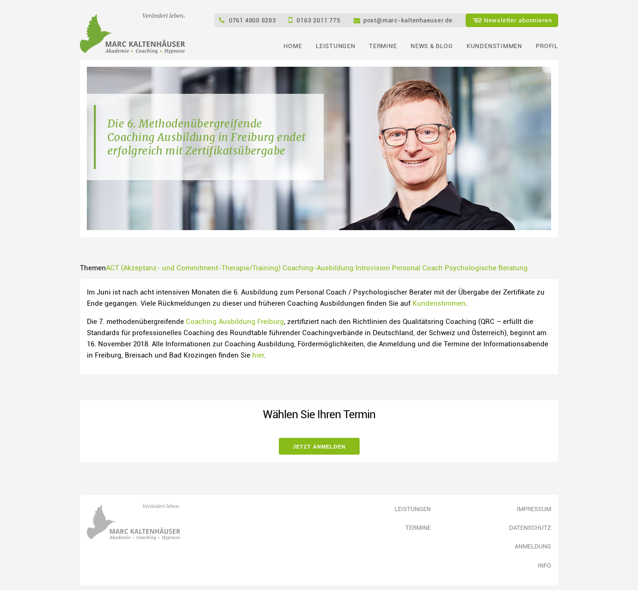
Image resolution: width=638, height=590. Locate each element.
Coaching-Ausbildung (318, 267)
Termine (383, 45)
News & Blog (432, 45)
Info (544, 565)
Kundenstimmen (494, 45)
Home (293, 45)
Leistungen (335, 45)
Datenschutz (530, 527)
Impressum (534, 509)
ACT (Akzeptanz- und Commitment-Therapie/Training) (193, 267)
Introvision (372, 267)
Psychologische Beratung (486, 267)
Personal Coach (417, 267)
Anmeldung (533, 546)
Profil (547, 45)
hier (258, 354)
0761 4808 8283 (252, 20)
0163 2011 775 (318, 20)
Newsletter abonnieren (518, 20)
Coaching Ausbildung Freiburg (235, 321)
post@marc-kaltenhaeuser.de (408, 20)
